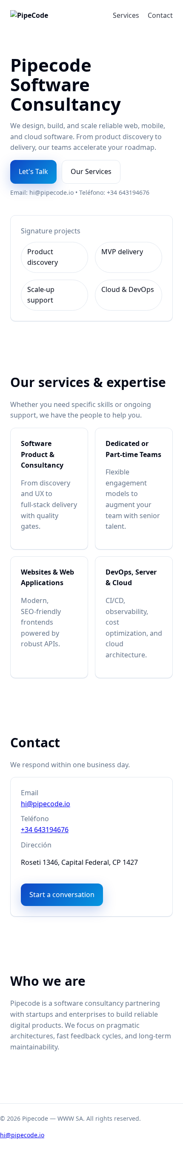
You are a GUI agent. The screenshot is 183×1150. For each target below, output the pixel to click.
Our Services (91, 171)
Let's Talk (33, 171)
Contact (160, 15)
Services (126, 15)
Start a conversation (61, 894)
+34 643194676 (45, 829)
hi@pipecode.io (45, 803)
